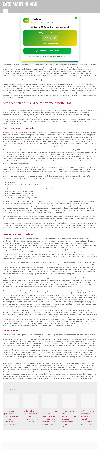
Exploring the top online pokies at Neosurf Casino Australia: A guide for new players (49, 416)
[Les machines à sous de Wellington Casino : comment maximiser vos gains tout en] (69, 401)
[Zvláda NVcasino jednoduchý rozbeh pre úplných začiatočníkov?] (88, 401)
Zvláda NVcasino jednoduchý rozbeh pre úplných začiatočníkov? (87, 416)
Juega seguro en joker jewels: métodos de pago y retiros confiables (11, 416)
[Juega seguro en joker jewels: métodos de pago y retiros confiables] (11, 401)
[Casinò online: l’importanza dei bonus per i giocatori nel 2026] (30, 401)
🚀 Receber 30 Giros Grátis (47, 51)
